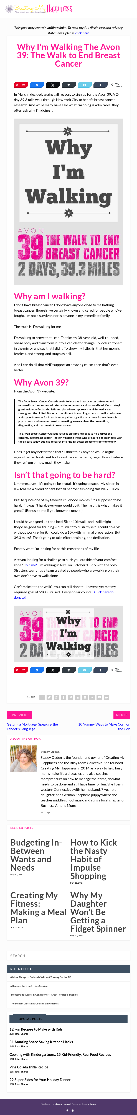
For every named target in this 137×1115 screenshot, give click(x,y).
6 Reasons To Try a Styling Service (28, 985)
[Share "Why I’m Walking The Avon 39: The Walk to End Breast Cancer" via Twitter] (49, 697)
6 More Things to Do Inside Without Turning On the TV (40, 977)
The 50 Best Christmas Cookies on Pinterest (34, 1003)
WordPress (90, 1104)
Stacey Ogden (50, 751)
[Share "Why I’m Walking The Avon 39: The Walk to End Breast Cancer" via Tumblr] (63, 697)
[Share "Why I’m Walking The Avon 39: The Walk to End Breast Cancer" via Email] (99, 697)
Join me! (30, 565)
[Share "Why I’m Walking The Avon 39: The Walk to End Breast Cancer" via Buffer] (84, 697)
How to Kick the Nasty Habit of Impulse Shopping (93, 859)
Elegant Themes (62, 1104)
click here (82, 33)
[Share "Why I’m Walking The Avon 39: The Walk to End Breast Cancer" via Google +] (56, 697)
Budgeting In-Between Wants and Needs (36, 854)
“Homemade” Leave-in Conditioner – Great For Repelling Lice (44, 994)
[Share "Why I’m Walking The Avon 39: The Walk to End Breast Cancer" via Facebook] (42, 697)
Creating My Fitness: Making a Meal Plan (38, 907)
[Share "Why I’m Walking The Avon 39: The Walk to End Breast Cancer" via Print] (106, 697)
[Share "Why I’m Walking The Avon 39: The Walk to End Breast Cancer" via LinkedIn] (77, 697)
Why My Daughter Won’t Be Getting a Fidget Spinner (98, 912)
